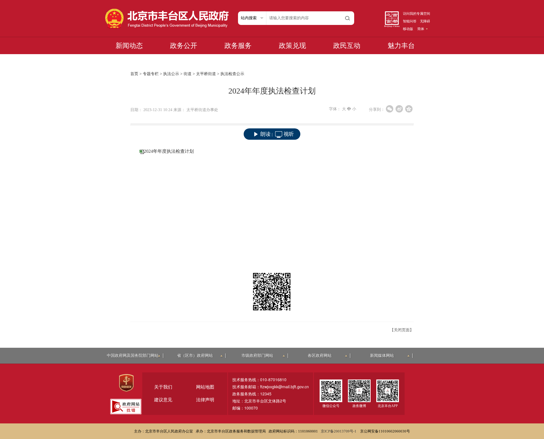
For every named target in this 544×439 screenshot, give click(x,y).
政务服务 (238, 45)
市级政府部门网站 (257, 355)
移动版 (408, 29)
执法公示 (171, 74)
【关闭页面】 (402, 330)
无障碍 (425, 21)
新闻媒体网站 (382, 355)
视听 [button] (289, 134)
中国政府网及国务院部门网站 (132, 355)
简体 (420, 29)
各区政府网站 (320, 355)
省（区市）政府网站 (195, 355)
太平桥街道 (206, 74)
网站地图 (205, 387)
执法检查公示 (232, 74)
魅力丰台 (401, 45)
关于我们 (163, 387)
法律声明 (205, 399)
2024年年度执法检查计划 (169, 151)
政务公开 (183, 45)
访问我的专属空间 (416, 14)
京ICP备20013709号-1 (339, 431)
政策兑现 (292, 45)
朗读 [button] (265, 134)
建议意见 (163, 399)
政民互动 (346, 45)
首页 (134, 74)
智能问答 (409, 21)
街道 (188, 74)
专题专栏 (151, 74)
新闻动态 (129, 45)
